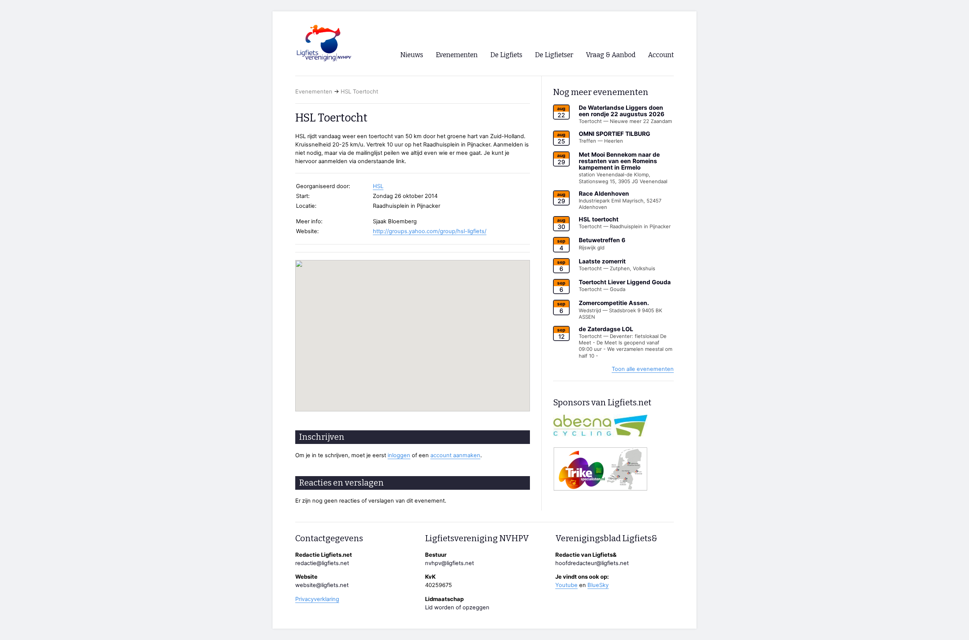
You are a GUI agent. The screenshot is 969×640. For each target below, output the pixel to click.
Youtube (566, 585)
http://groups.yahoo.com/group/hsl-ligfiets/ (429, 231)
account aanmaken (455, 455)
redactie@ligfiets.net (322, 563)
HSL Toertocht (359, 91)
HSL (378, 186)
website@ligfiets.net (322, 585)
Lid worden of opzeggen (457, 607)
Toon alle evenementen (643, 369)
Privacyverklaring (317, 599)
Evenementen (313, 91)
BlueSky (598, 585)
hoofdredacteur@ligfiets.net (592, 563)
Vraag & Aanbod (611, 55)
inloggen (399, 455)
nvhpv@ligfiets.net (449, 563)
